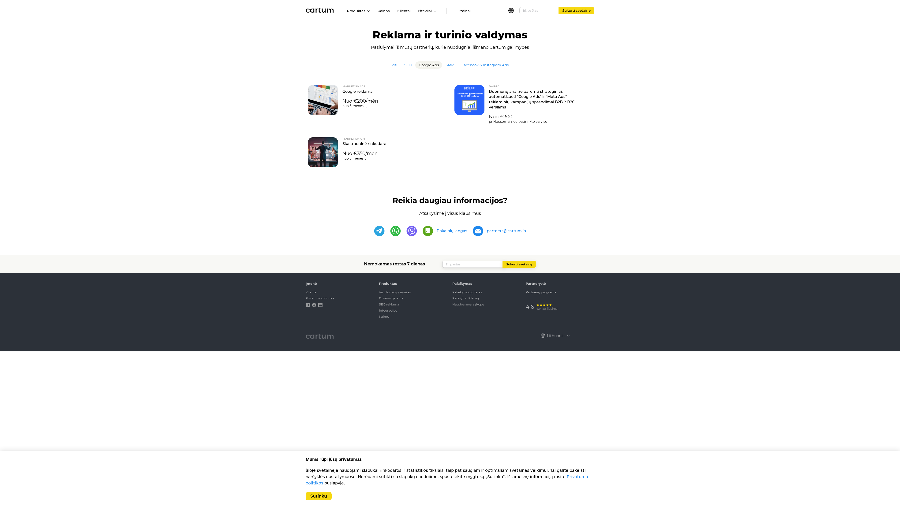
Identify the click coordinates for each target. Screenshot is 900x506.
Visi (394, 65)
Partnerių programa (541, 292)
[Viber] (411, 231)
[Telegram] (379, 231)
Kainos (384, 11)
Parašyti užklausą (465, 298)
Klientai (404, 11)
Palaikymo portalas (467, 292)
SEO (408, 65)
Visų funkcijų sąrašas (395, 292)
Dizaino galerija (391, 298)
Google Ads (429, 65)
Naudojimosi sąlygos (468, 304)
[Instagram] (308, 304)
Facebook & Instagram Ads (485, 65)
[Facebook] (314, 304)
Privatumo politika (320, 298)
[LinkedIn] (320, 304)
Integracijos (388, 310)
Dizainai (464, 11)
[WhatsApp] (395, 231)
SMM (450, 65)
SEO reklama (389, 304)
